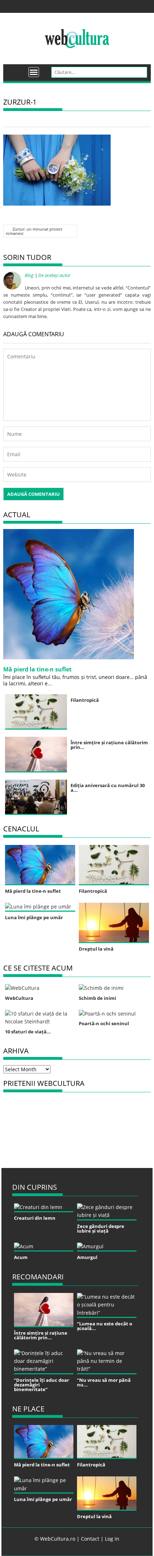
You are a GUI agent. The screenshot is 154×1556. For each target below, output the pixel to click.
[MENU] (33, 72)
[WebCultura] (16, 70)
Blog (29, 275)
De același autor (54, 275)
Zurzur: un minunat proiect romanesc (34, 231)
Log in (112, 1538)
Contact (90, 1538)
